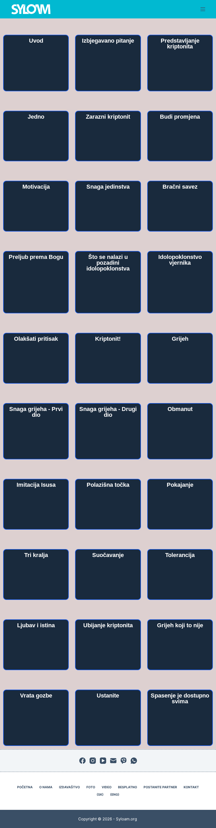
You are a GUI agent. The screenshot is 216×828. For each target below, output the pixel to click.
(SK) (100, 794)
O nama (45, 787)
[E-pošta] (113, 760)
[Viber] (123, 760)
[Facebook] (82, 760)
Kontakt (191, 787)
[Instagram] (93, 760)
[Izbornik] (202, 9)
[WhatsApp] (134, 760)
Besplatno (127, 787)
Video (106, 787)
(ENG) (114, 794)
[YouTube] (103, 760)
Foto (90, 787)
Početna (25, 787)
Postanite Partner (160, 787)
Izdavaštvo (69, 787)
